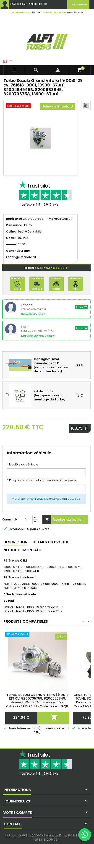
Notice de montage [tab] (22, 550)
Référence (14, 219)
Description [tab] (15, 542)
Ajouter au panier (64, 519)
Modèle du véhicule (22, 465)
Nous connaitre (78, 4)
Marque (55, 219)
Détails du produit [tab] (51, 542)
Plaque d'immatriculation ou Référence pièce (42, 480)
